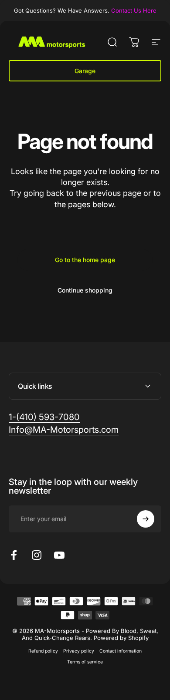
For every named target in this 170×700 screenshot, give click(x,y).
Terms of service (85, 662)
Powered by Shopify (121, 637)
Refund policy (43, 651)
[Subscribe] (145, 519)
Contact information (120, 651)
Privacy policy (78, 651)
